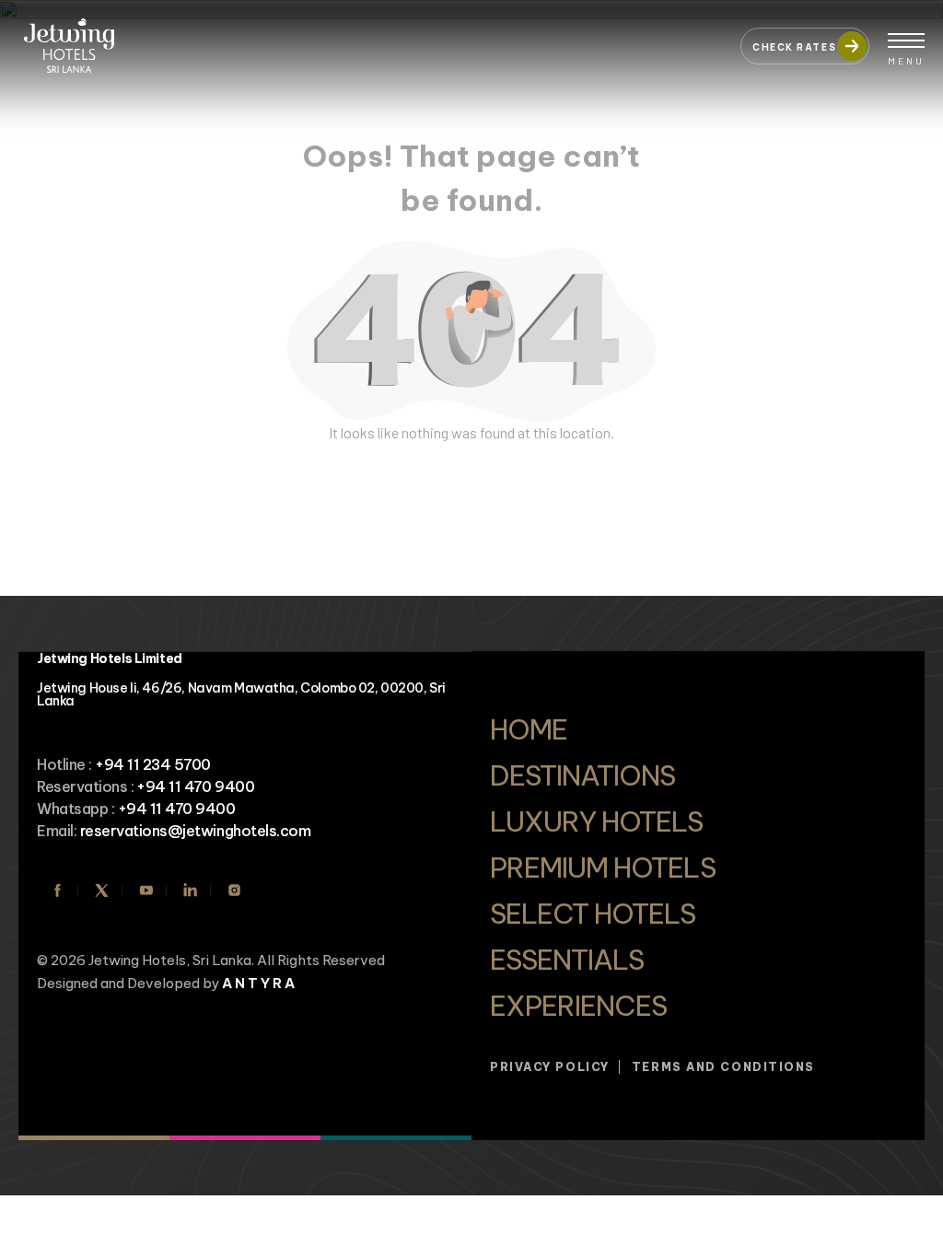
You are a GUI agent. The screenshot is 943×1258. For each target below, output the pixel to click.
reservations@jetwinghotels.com (195, 830)
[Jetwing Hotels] (370, 37)
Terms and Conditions (723, 1067)
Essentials (567, 959)
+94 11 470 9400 (195, 786)
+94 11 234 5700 (153, 764)
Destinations (582, 775)
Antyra (259, 983)
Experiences (578, 1005)
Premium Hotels (603, 867)
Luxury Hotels (597, 821)
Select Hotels (593, 913)
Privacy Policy (550, 1067)
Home (528, 729)
